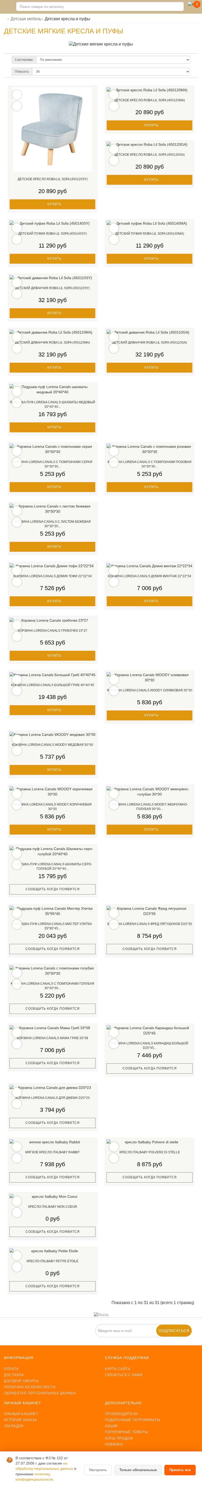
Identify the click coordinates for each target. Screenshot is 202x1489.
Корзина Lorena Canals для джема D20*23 (53, 1098)
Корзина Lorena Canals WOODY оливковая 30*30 (149, 690)
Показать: (22, 71)
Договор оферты (21, 1381)
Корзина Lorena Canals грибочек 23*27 (52, 630)
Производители (121, 1414)
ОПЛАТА (11, 1369)
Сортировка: (24, 60)
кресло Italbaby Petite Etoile (52, 1261)
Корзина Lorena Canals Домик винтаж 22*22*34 (149, 576)
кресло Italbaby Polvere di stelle (149, 1152)
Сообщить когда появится (53, 889)
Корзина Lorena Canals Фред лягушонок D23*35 (149, 924)
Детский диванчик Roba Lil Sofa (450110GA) (149, 342)
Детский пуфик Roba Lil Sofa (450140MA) (149, 233)
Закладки (13, 1426)
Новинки (114, 1444)
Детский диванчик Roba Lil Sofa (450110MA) (52, 342)
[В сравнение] (17, 106)
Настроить (98, 1470)
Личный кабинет (21, 1414)
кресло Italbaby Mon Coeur (52, 1207)
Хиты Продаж (119, 1438)
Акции (111, 1426)
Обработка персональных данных (40, 1393)
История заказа (20, 1420)
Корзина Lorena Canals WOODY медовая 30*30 (52, 745)
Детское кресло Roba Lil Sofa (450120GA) (149, 155)
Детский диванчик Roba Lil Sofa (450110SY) (52, 288)
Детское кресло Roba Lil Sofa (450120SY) (53, 179)
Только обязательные (138, 1470)
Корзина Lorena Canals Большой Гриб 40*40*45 (52, 685)
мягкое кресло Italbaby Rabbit (52, 1152)
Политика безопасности (29, 1387)
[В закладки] (17, 94)
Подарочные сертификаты (132, 1420)
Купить (54, 204)
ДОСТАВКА (14, 1375)
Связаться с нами (124, 1375)
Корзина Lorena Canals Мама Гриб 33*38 (52, 1038)
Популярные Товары (126, 1432)
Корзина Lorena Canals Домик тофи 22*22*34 (52, 576)
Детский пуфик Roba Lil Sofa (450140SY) (52, 233)
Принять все (180, 1470)
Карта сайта (117, 1369)
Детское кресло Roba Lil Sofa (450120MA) (149, 100)
